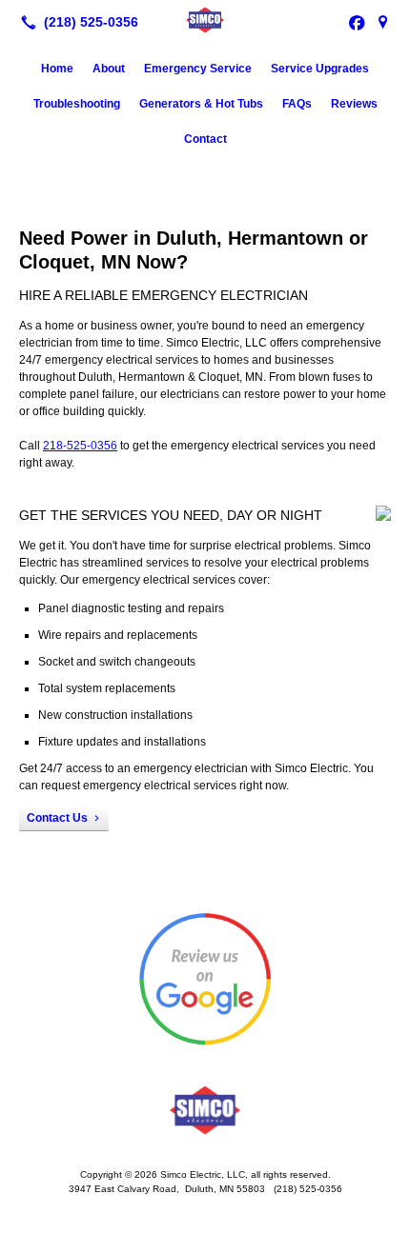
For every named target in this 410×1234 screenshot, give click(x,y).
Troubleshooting (76, 103)
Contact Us (57, 818)
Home (57, 68)
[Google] (383, 22)
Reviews (354, 103)
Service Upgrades (320, 68)
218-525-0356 (80, 445)
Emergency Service (198, 68)
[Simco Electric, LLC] (205, 20)
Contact (205, 139)
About (108, 68)
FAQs (297, 103)
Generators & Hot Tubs (201, 103)
